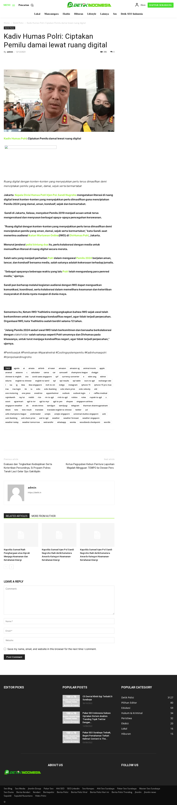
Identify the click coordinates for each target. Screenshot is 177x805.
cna (26, 376)
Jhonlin (138, 792)
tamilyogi (63, 405)
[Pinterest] (23, 59)
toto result (26, 409)
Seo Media (20, 788)
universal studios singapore (85, 414)
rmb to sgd (63, 397)
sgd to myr (44, 401)
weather (56, 418)
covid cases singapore (42, 376)
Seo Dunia (9, 792)
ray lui (22, 397)
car (54, 372)
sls (27, 405)
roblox (74, 397)
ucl (86, 409)
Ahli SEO (60, 788)
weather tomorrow (31, 422)
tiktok (8, 409)
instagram (73, 384)
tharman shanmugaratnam (95, 405)
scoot (7, 401)
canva (46, 372)
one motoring (11, 393)
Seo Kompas (88, 788)
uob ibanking (11, 418)
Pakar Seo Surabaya (127, 788)
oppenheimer (52, 393)
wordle (107, 422)
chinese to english (13, 376)
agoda (16, 368)
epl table (77, 380)
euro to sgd (89, 380)
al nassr (51, 368)
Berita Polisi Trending (122, 792)
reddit (31, 397)
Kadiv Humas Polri (15, 138)
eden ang (92, 376)
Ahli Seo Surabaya (105, 788)
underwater (35, 414)
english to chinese (23, 380)
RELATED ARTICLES (16, 516)
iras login (16, 389)
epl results (64, 380)
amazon (62, 368)
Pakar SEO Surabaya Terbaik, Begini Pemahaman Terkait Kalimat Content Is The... (97, 735)
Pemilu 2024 (84, 258)
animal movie (89, 368)
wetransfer (48, 422)
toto (16, 409)
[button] (26, 5)
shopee (69, 401)
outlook (65, 393)
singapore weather (13, 405)
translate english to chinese (59, 409)
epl (54, 380)
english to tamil (42, 380)
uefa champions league (15, 414)
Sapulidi (7, 795)
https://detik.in (34, 492)
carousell (63, 372)
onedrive (38, 393)
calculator (35, 372)
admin (10, 51)
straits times (37, 405)
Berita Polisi (62, 792)
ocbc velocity (84, 389)
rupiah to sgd (96, 397)
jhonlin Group (34, 788)
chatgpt (94, 372)
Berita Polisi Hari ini (99, 792)
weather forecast (71, 418)
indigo (62, 384)
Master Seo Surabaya (149, 788)
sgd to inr (31, 401)
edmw (103, 376)
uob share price (28, 418)
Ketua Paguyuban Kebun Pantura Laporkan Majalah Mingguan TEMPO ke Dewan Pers (90, 466)
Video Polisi (40, 795)
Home (7, 22)
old (95, 389)
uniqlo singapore (62, 414)
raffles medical (100, 393)
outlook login (79, 393)
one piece (26, 393)
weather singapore (90, 418)
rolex (83, 397)
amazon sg (75, 368)
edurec (8, 380)
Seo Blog (8, 788)
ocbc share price (67, 389)
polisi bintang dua (37, 244)
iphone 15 (85, 384)
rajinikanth (10, 397)
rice (39, 397)
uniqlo (47, 414)
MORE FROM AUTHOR (44, 516)
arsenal (8, 372)
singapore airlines (85, 401)
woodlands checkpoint (90, 422)
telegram (75, 405)
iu (31, 389)
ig (16, 384)
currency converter (70, 376)
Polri (50, 258)
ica (11, 384)
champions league (79, 372)
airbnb (41, 368)
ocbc (38, 389)
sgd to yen (57, 401)
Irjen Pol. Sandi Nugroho (61, 195)
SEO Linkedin (73, 788)
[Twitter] (15, 59)
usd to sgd (43, 418)
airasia (31, 368)
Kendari (36, 792)
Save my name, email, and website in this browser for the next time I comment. (51, 648)
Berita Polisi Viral (79, 792)
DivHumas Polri (79, 235)
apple (102, 368)
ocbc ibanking (50, 389)
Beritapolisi (48, 792)
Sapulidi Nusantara (23, 795)
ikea (23, 384)
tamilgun (51, 405)
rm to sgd (49, 397)
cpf (56, 376)
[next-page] (11, 567)
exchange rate (105, 380)
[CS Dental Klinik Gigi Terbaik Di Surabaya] (71, 701)
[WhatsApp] (31, 59)
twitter (78, 409)
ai (24, 368)
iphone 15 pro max (102, 384)
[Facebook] (7, 59)
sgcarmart (18, 401)
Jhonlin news (150, 792)
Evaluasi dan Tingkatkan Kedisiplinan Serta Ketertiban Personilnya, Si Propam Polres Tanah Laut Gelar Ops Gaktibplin (28, 468)
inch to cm (50, 384)
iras (7, 389)
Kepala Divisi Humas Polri (30, 195)
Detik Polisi (18, 22)
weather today (11, 422)
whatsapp (61, 422)
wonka (73, 422)
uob (104, 414)
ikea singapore (35, 384)
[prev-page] (6, 567)
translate (39, 409)
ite (26, 389)
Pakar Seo (48, 788)
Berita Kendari (23, 792)
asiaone (19, 372)
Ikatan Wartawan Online (43, 235)
